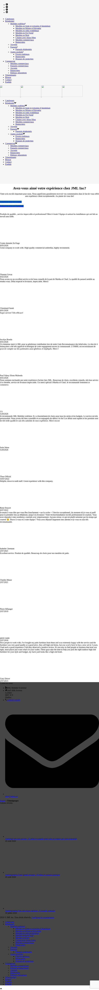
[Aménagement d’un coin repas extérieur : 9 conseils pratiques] (27, 908)
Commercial (10, 61)
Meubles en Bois (22, 35)
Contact (8, 80)
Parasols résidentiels (23, 49)
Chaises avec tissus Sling (25, 37)
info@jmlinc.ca (11, 796)
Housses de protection (24, 59)
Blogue (8, 77)
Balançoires (20, 42)
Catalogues (9, 19)
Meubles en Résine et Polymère (28, 28)
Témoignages (10, 75)
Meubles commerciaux (24, 40)
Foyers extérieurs (22, 54)
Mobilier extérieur (17, 24)
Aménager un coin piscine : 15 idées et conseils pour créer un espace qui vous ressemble (41, 839)
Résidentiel (9, 21)
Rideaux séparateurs (18, 73)
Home (2, 801)
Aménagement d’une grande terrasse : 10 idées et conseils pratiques (32, 875)
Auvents (13, 44)
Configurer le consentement (43, 917)
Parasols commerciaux (19, 66)
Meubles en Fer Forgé (24, 33)
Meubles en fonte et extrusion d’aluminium (32, 26)
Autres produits (16, 52)
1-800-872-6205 (13, 700)
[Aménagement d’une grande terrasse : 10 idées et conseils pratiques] (27, 872)
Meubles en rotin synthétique (27, 31)
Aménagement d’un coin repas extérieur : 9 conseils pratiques (30, 911)
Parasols (13, 47)
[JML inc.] (41, 96)
